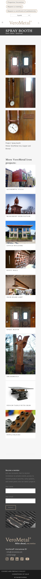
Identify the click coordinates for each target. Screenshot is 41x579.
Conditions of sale (20, 574)
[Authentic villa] (20, 176)
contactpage (11, 555)
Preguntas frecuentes (16, 2)
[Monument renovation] (20, 204)
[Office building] (20, 232)
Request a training (14, 7)
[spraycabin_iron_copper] (20, 93)
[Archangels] (20, 354)
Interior (12, 33)
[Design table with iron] (20, 392)
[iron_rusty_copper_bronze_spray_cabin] (20, 60)
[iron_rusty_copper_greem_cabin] (20, 125)
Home (7, 33)
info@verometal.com (14, 552)
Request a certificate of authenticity (22, 11)
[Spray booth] (20, 314)
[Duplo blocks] (20, 421)
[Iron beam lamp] (20, 285)
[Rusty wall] (20, 259)
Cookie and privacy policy (13, 571)
